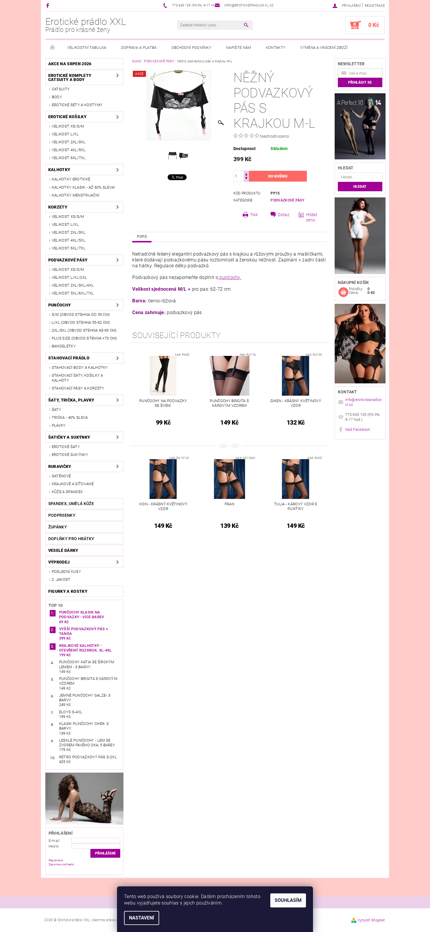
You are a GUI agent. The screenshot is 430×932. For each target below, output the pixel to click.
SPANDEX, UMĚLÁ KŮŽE (71, 503)
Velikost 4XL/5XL (68, 150)
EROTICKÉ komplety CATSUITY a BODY (69, 77)
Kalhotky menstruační (75, 195)
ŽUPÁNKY (57, 527)
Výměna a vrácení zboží (324, 47)
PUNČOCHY (59, 305)
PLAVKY (59, 425)
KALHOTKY (59, 169)
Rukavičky (59, 466)
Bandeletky (64, 346)
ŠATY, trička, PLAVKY (71, 400)
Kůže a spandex (67, 492)
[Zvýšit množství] (246, 173)
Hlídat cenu (311, 217)
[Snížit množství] (246, 179)
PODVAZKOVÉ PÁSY (68, 260)
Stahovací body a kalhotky (80, 367)
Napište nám (238, 47)
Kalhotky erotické (71, 179)
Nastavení (141, 918)
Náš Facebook (357, 429)
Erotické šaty (66, 447)
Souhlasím (288, 900)
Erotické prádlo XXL (85, 25)
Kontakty (276, 47)
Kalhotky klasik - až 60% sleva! (83, 187)
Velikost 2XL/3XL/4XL (73, 285)
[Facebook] (48, 5)
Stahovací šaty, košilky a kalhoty (77, 377)
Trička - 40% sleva (70, 417)
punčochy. (229, 277)
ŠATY (56, 409)
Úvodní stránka (52, 47)
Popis (142, 237)
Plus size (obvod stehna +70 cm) (84, 338)
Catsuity (61, 89)
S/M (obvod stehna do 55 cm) (81, 314)
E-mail (54, 840)
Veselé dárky (63, 550)
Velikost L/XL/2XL (69, 277)
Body (57, 97)
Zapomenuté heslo (61, 864)
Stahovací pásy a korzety (78, 388)
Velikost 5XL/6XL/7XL (73, 293)
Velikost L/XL (65, 134)
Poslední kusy (66, 571)
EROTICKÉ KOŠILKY (67, 116)
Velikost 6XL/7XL (68, 158)
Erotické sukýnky (70, 454)
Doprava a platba (139, 47)
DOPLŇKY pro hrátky (71, 538)
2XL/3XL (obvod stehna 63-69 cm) (84, 330)
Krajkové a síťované (73, 484)
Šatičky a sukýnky (69, 437)
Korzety (57, 207)
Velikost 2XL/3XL (68, 142)
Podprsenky (61, 515)
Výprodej (59, 562)
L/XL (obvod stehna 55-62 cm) (81, 322)
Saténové (61, 476)
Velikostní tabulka (86, 47)
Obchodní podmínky (191, 47)
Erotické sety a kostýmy (77, 105)
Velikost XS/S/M (68, 126)
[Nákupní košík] (343, 292)
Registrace (375, 6)
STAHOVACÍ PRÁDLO (69, 358)
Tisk (254, 214)
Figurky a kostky (67, 591)
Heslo (54, 846)
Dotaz (283, 214)
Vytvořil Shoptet (371, 920)
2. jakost (61, 579)
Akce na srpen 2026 (70, 63)
